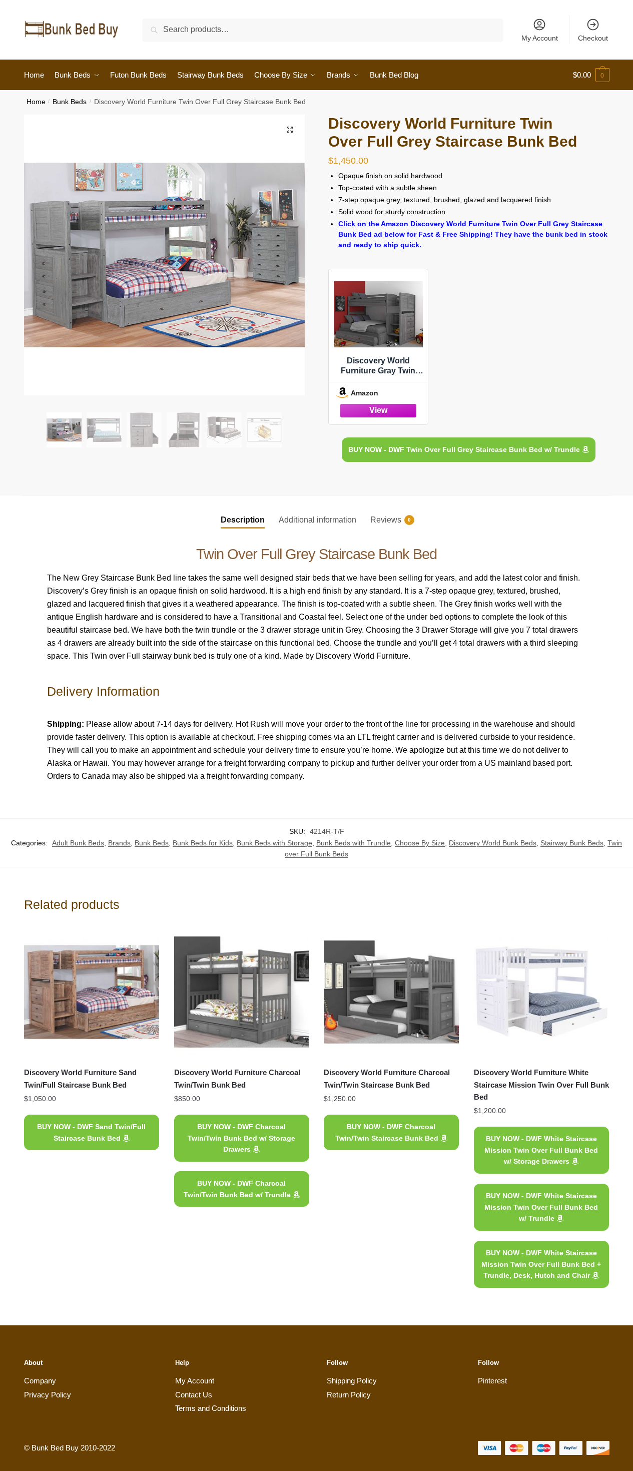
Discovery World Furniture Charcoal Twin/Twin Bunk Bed (237, 1078)
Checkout (593, 38)
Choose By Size (420, 843)
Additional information (317, 520)
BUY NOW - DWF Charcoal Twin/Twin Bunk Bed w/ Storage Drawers (241, 1138)
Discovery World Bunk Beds (492, 843)
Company (40, 1380)
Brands (119, 843)
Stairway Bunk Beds (571, 843)
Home (36, 102)
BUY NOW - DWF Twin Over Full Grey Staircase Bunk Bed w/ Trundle (465, 449)
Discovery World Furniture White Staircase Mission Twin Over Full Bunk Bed (541, 1084)
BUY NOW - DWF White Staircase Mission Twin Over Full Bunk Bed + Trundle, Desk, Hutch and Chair (541, 1264)
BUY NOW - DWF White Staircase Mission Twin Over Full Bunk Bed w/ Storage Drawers (541, 1150)
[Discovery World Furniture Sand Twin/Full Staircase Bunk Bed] (91, 992)
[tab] (243, 512)
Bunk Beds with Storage (274, 843)
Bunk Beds (70, 102)
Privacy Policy (47, 1394)
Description (243, 520)
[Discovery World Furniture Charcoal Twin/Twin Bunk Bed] (241, 992)
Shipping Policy (352, 1380)
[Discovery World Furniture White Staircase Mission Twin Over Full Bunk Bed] (541, 992)
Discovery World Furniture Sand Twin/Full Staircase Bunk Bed (80, 1078)
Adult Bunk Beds (78, 843)
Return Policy (349, 1394)
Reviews (385, 520)
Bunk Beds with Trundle (353, 843)
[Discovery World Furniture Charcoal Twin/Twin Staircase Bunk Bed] (391, 992)
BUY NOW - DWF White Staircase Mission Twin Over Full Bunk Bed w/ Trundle (541, 1207)
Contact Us (193, 1394)
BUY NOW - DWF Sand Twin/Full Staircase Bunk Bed (91, 1132)
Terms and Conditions (210, 1408)
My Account (539, 38)
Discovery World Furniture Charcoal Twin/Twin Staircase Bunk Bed (387, 1078)
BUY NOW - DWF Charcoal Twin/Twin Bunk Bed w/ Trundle (237, 1189)
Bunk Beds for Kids (203, 843)
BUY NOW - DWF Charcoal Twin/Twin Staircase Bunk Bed (387, 1132)
